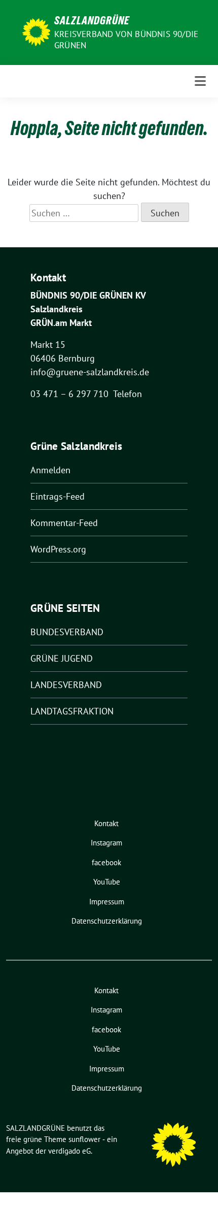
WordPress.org (58, 549)
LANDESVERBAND (66, 685)
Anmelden (50, 470)
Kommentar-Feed (64, 523)
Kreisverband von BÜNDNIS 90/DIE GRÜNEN (126, 39)
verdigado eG (69, 1151)
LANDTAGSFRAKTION (72, 711)
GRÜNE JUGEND (61, 658)
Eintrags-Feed (57, 496)
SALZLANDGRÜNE (91, 20)
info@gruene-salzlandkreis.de (89, 372)
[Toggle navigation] (200, 81)
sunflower (84, 1139)
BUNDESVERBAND (66, 632)
